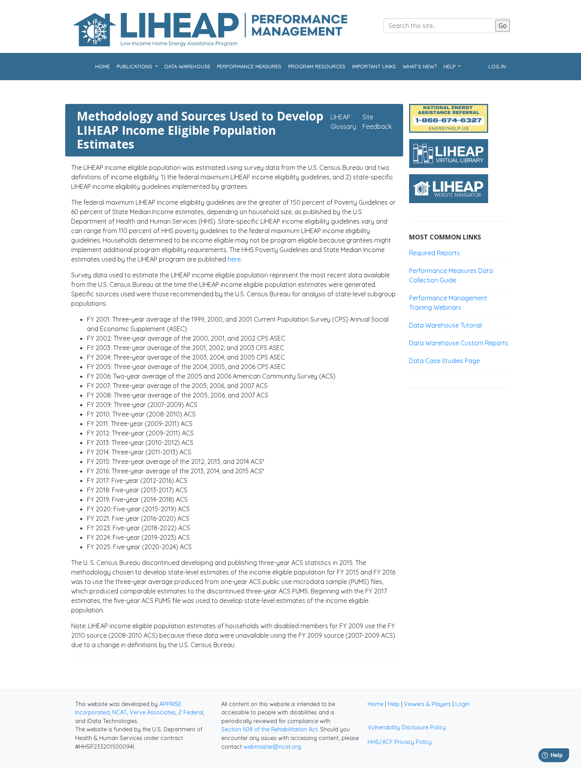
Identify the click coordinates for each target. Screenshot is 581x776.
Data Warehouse (187, 66)
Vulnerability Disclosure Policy (407, 727)
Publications (135, 66)
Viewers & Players (427, 704)
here (234, 259)
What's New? (420, 66)
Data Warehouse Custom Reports (458, 343)
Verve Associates (152, 712)
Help (394, 704)
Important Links (374, 66)
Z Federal (190, 712)
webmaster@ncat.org (272, 746)
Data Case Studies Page (444, 361)
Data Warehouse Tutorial (445, 325)
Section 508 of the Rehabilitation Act (269, 729)
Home (102, 66)
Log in (497, 66)
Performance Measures (249, 66)
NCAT (119, 712)
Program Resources (316, 66)
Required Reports (434, 253)
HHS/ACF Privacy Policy (400, 742)
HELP (450, 66)
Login (462, 704)
